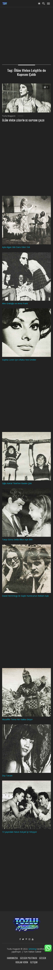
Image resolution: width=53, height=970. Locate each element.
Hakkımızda (12, 958)
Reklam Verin (22, 962)
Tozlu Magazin (9, 116)
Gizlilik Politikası (28, 958)
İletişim (33, 962)
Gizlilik (42, 958)
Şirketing (33, 949)
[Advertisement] (26, 33)
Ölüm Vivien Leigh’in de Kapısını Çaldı (23, 120)
